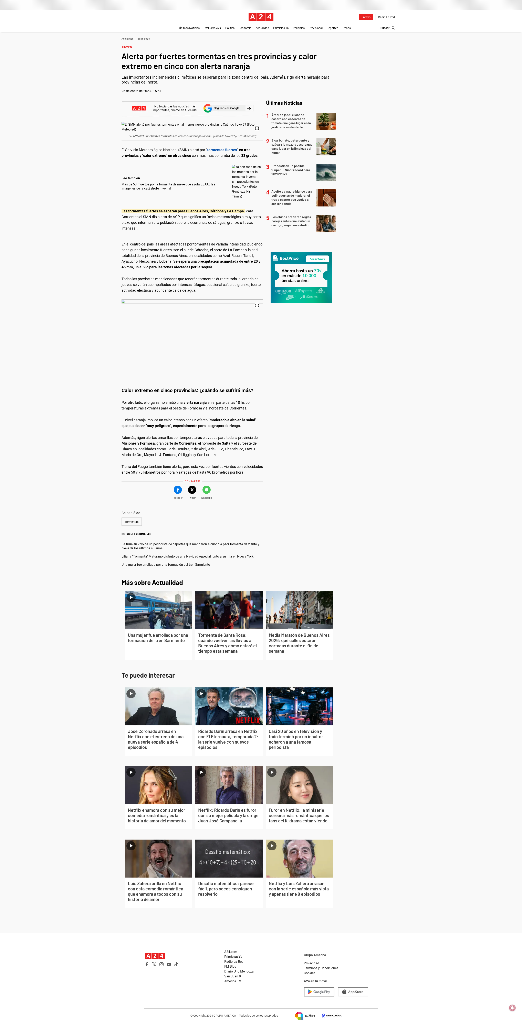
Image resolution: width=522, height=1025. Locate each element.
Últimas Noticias (189, 28)
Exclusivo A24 (212, 28)
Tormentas (144, 38)
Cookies (309, 973)
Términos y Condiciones (321, 968)
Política (230, 28)
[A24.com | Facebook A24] (147, 964)
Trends (346, 28)
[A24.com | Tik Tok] (176, 964)
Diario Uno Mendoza (239, 971)
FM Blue (230, 966)
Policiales (299, 28)
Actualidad (262, 28)
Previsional (316, 28)
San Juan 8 (232, 976)
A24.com (230, 952)
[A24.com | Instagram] (161, 964)
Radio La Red (386, 17)
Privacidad (311, 963)
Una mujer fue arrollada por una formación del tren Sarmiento (166, 565)
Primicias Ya (281, 28)
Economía (245, 28)
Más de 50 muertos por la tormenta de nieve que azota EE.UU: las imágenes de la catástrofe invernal (168, 186)
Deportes (332, 28)
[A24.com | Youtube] (169, 964)
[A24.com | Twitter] (154, 964)
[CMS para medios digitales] (328, 1016)
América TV (232, 981)
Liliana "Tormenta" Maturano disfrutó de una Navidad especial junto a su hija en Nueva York (187, 556)
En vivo (366, 17)
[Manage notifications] (512, 1008)
